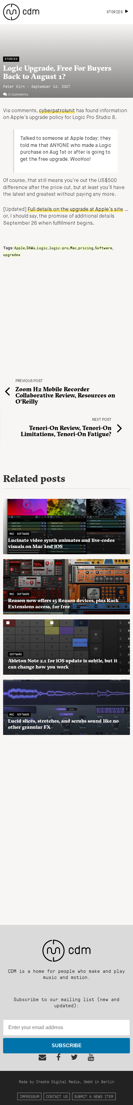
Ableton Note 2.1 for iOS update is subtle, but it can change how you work (63, 663)
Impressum (29, 1096)
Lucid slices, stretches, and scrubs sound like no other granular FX (63, 724)
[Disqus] (66, 826)
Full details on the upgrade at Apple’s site (75, 209)
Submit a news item (93, 1096)
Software (103, 247)
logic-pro (59, 247)
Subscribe (67, 1045)
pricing (85, 247)
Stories (11, 59)
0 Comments (18, 95)
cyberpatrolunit (57, 111)
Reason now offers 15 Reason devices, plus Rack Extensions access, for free (63, 603)
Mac (73, 247)
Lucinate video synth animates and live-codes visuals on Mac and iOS (61, 543)
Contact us (57, 1096)
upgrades (11, 254)
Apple (19, 247)
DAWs (31, 247)
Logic (42, 247)
